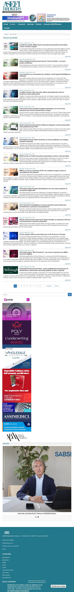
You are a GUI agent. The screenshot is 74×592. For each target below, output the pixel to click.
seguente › (49, 286)
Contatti (7, 28)
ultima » (57, 286)
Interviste (30, 24)
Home (6, 24)
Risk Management (6, 577)
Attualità (4, 562)
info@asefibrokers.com (7, 543)
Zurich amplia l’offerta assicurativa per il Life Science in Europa (42, 234)
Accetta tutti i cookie (58, 586)
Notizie (12, 24)
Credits (4, 549)
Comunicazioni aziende (7, 570)
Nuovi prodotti (5, 572)
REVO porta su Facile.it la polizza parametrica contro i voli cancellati (44, 156)
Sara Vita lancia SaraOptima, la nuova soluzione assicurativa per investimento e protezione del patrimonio (42, 206)
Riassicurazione (6, 575)
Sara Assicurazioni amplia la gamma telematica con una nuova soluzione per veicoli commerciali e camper (42, 109)
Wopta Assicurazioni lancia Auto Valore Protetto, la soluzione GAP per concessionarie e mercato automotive (44, 220)
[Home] (12, 7)
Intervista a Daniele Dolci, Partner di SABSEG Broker (37, 513)
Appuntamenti (5, 560)
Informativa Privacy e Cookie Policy (10, 546)
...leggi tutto (67, 56)
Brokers (39, 24)
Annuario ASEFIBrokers (52, 24)
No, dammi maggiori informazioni (18, 591)
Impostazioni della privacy (37, 582)
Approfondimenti (6, 557)
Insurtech (21, 24)
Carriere (4, 567)
